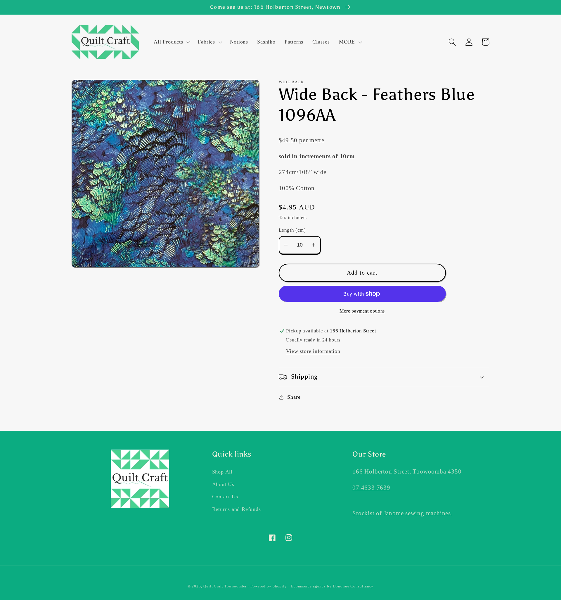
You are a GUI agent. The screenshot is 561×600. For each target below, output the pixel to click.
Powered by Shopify (268, 586)
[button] (171, 42)
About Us (223, 484)
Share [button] (293, 397)
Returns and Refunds (236, 509)
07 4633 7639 (371, 487)
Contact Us (225, 497)
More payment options (362, 310)
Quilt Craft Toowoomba (224, 586)
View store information (313, 351)
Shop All (222, 472)
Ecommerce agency (308, 586)
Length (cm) (292, 230)
